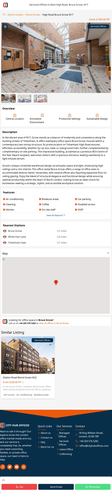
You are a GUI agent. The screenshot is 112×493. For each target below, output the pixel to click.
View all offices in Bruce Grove (53, 323)
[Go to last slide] (6, 57)
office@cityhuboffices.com (93, 445)
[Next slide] (106, 57)
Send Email (56, 486)
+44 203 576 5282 (27, 323)
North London (15, 14)
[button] (8, 98)
